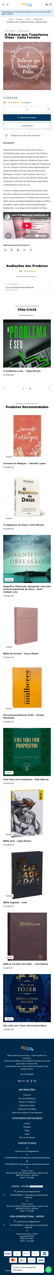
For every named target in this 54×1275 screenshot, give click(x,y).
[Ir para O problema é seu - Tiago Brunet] (27, 344)
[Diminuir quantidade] (5, 109)
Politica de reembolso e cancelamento (27, 1112)
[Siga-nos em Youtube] (35, 1081)
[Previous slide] (5, 388)
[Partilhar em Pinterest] (24, 250)
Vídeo (27, 1130)
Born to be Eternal (27, 1137)
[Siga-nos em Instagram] (27, 1081)
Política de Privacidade (27, 1109)
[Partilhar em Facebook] (5, 250)
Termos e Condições (27, 1102)
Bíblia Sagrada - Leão (15, 902)
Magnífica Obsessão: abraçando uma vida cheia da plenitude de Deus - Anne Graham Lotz (27, 589)
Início (11, 19)
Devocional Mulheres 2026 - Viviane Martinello (23, 716)
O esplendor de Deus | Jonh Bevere (23, 525)
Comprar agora (27, 126)
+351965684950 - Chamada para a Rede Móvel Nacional (28, 1196)
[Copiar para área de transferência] (31, 250)
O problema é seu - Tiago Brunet (21, 371)
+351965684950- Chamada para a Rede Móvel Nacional (27, 1157)
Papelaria (27, 1127)
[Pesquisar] (7, 5)
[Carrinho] (50, 5)
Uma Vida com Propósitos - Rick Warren (26, 779)
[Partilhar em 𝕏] (11, 250)
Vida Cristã (38, 19)
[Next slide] (49, 388)
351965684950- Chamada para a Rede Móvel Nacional (27, 1164)
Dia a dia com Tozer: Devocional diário (24, 1025)
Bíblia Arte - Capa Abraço (17, 841)
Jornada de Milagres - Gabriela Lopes (24, 463)
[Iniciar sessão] (46, 5)
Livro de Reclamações (27, 1098)
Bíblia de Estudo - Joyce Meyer (21, 653)
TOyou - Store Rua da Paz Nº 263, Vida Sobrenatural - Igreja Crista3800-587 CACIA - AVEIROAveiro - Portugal (27, 1174)
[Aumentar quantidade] (48, 109)
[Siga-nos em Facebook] (31, 1081)
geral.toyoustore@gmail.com (27, 1151)
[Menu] (3, 5)
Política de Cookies (27, 1105)
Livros (28, 19)
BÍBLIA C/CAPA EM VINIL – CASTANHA (25, 964)
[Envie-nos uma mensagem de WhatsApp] (48, 1269)
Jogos (27, 1134)
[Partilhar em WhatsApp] (18, 250)
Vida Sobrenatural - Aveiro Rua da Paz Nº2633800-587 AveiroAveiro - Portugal (27, 1237)
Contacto (27, 1095)
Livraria (19, 19)
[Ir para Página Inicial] (27, 4)
